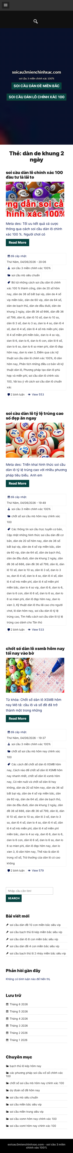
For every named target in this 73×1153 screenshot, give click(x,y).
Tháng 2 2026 (19, 1032)
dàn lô (21, 317)
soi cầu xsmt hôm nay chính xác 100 (33, 1126)
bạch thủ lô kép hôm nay (25, 1066)
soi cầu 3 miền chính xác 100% (31, 268)
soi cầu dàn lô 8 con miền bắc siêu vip (34, 939)
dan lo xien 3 (27, 352)
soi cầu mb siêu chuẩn (25, 275)
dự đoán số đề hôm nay (25, 1090)
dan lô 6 (12, 340)
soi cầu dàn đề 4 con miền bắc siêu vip (34, 946)
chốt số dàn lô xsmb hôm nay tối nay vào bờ (35, 651)
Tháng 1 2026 (18, 1040)
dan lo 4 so (45, 323)
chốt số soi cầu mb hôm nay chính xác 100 (37, 1083)
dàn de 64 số (52, 300)
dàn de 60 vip (34, 300)
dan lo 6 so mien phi (35, 346)
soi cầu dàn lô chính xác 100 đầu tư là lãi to (34, 175)
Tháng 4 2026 (19, 1018)
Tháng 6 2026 (19, 1004)
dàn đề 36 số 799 (37, 564)
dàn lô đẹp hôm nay (38, 599)
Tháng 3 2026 (19, 1025)
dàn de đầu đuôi (39, 305)
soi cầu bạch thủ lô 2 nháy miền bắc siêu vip (38, 953)
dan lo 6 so (14, 346)
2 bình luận (18, 394)
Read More (17, 242)
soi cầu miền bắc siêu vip (26, 1104)
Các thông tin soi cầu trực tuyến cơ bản (36, 529)
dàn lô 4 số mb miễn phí (42, 329)
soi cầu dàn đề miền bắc (37, 86)
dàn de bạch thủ (17, 305)
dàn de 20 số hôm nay (27, 540)
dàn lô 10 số (34, 317)
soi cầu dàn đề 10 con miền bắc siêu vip (35, 925)
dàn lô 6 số (55, 340)
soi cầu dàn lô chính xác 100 (36, 97)
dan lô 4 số (18, 329)
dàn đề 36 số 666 (37, 311)
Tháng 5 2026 (19, 1011)
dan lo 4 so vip (50, 334)
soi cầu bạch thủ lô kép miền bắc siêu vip (36, 932)
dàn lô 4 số (49, 575)
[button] (5, 5)
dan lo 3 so (29, 323)
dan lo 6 (24, 340)
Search (13, 898)
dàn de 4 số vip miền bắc (38, 546)
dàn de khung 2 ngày (42, 558)
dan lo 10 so (51, 317)
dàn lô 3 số (14, 323)
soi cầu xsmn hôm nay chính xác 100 (33, 1118)
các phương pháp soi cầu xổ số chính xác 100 (34, 1074)
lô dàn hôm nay (23, 610)
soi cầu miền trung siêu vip (27, 1111)
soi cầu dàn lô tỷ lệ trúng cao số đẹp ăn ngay (34, 416)
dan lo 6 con (38, 340)
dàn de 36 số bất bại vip (28, 294)
